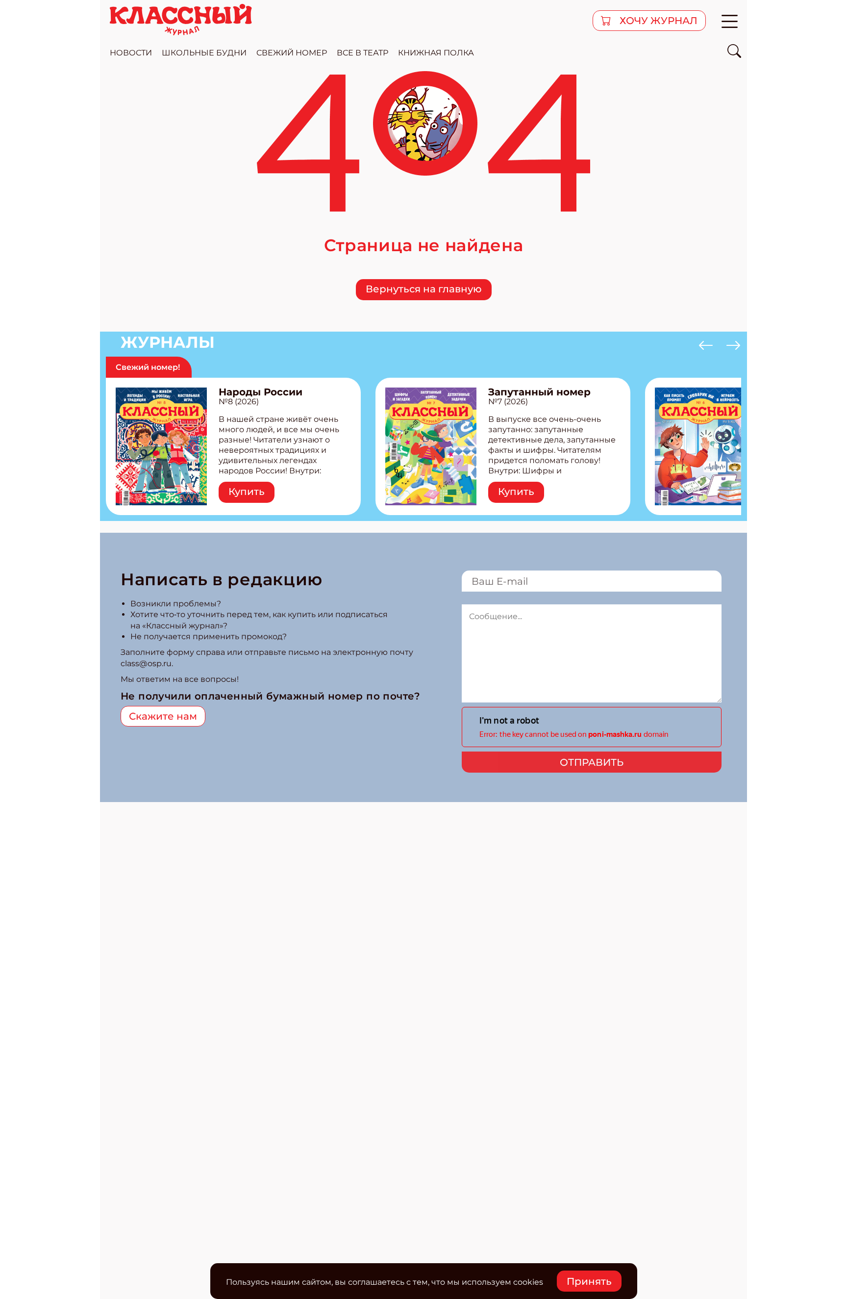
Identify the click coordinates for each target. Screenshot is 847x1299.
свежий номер (291, 52)
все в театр (362, 52)
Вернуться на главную (424, 289)
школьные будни (204, 52)
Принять (589, 1281)
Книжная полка (436, 52)
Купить (246, 491)
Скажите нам (163, 716)
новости (131, 52)
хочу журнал (657, 20)
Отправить (591, 762)
